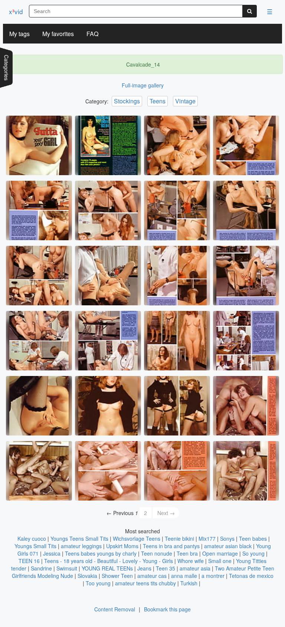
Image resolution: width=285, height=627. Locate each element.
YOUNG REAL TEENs (107, 568)
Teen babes (253, 538)
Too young (98, 583)
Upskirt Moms (122, 546)
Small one (220, 561)
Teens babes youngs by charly (101, 553)
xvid (16, 11)
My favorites (58, 33)
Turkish (188, 583)
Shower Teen (117, 575)
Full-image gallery (143, 85)
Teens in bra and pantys (171, 546)
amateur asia (195, 568)
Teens (158, 101)
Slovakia (87, 575)
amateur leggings (81, 546)
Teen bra (187, 553)
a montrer (213, 575)
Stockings (127, 101)
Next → (166, 513)
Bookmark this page (167, 609)
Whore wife (190, 561)
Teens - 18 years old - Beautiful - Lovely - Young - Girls (108, 561)
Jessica (51, 553)
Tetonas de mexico (251, 575)
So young (253, 553)
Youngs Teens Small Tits (79, 538)
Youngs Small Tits (35, 546)
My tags (19, 33)
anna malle (184, 575)
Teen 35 (165, 568)
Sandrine (41, 568)
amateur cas (152, 575)
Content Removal (114, 609)
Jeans (144, 568)
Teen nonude (156, 553)
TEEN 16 (29, 561)
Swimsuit (66, 568)
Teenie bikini (179, 538)
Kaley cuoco (31, 538)
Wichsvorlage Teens (136, 538)
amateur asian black (228, 546)
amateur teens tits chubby (145, 583)
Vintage (185, 101)
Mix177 (207, 538)
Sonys (227, 538)
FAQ (92, 33)
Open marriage (220, 553)
